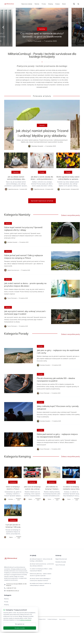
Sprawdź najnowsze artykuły (42, 201)
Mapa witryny (62, 619)
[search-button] (74, 4)
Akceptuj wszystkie (20, 628)
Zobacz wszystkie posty (70, 215)
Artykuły (33, 555)
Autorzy (58, 555)
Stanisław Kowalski (60, 562)
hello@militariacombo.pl (12, 590)
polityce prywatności (25, 620)
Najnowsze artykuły (26, 4)
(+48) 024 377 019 (11, 588)
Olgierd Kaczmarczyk (61, 559)
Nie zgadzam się (19, 624)
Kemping (50, 4)
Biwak (64, 4)
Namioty (37, 4)
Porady (44, 4)
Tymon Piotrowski (60, 565)
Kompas (57, 4)
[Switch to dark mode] (78, 3)
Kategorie (7, 595)
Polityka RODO (42, 619)
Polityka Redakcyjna (52, 619)
